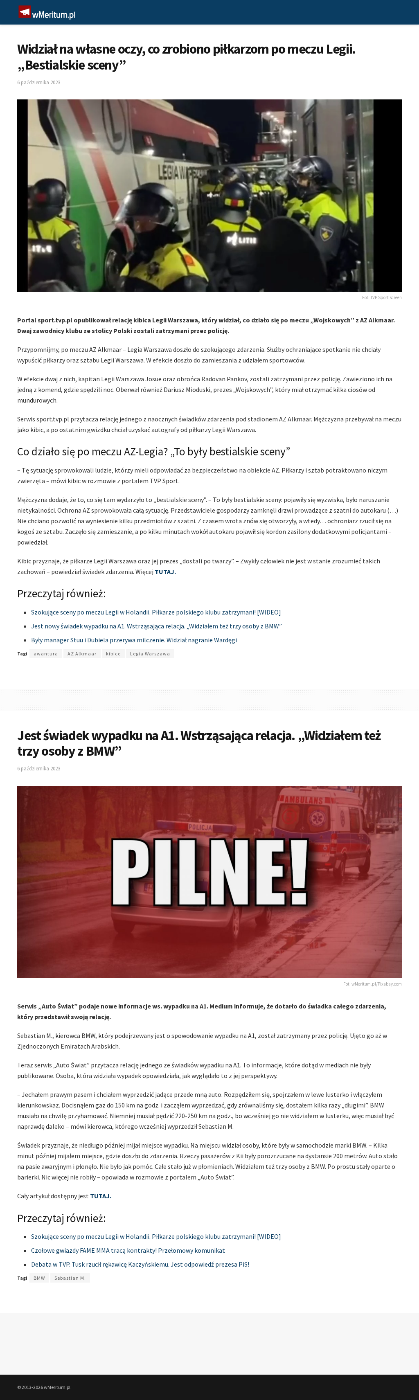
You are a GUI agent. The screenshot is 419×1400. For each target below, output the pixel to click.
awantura (46, 653)
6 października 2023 (38, 82)
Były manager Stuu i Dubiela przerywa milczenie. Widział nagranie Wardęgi (134, 640)
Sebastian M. (70, 1278)
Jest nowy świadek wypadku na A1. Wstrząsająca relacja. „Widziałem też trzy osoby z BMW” (156, 626)
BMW (39, 1278)
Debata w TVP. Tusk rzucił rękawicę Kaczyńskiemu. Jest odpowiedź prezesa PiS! (140, 1264)
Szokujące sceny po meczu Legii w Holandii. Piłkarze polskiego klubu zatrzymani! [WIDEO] (156, 612)
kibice (113, 653)
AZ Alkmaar (82, 653)
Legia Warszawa (150, 653)
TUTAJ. (165, 571)
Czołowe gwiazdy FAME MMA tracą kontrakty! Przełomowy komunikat (128, 1250)
